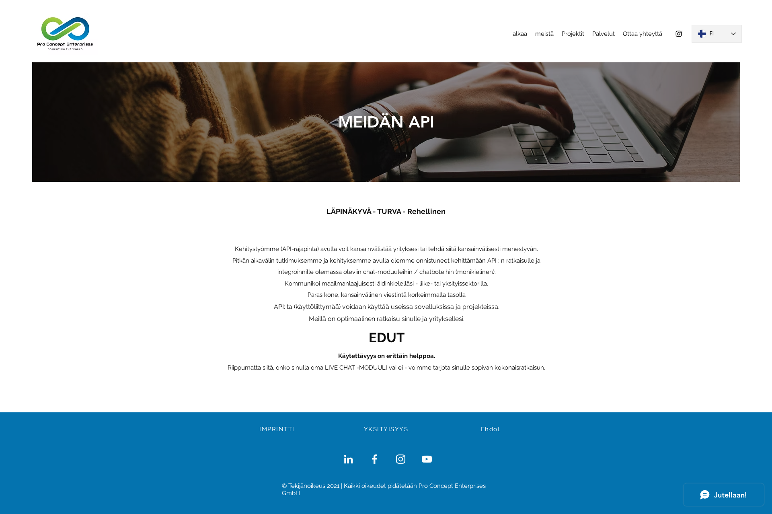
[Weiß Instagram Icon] (400, 459)
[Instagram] (679, 34)
